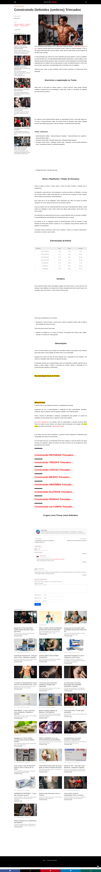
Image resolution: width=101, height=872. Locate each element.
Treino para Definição (19, 24)
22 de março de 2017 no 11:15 (45, 557)
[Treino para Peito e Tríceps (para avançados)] (22, 122)
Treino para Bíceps (43, 679)
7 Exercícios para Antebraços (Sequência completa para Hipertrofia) (48, 684)
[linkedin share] (71, 870)
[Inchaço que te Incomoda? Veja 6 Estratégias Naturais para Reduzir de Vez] (75, 617)
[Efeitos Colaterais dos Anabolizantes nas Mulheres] (25, 810)
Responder (84, 553)
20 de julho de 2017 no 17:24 (42, 570)
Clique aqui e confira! (58, 426)
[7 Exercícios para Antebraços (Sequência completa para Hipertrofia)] (50, 672)
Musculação (67, 679)
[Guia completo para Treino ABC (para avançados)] (22, 83)
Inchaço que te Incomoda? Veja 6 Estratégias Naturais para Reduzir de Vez (75, 629)
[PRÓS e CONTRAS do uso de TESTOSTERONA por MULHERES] (50, 727)
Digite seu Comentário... (38, 583)
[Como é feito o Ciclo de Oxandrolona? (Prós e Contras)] (75, 782)
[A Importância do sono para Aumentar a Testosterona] (75, 727)
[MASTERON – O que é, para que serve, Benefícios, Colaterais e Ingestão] (25, 699)
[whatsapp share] (91, 870)
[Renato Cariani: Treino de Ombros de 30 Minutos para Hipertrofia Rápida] (22, 40)
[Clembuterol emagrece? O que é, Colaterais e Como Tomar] (75, 645)
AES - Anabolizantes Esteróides (22, 652)
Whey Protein (42, 762)
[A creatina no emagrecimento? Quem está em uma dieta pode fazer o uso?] (25, 672)
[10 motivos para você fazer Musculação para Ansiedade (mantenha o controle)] (75, 672)
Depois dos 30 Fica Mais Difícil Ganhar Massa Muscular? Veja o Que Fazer (24, 629)
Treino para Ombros (19, 6)
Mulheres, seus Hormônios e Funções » (77, 540)
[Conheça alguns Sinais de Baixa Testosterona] (50, 645)
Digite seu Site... (37, 601)
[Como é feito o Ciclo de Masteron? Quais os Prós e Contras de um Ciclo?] (25, 755)
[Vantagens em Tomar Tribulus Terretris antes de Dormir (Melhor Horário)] (25, 727)
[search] (86, 2)
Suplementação (43, 624)
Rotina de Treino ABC (69, 707)
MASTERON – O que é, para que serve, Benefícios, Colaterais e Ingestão (24, 712)
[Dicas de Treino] (50, 2)
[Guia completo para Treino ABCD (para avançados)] (22, 141)
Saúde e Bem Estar (68, 624)
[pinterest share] (50, 870)
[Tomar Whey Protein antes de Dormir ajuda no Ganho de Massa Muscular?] (50, 755)
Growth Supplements (43, 422)
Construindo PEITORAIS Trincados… (55, 455)
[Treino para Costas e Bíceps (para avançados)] (22, 102)
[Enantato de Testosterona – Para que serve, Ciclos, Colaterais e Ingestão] (25, 645)
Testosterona (42, 652)
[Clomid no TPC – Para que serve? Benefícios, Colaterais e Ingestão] (75, 755)
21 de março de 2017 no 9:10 (43, 550)
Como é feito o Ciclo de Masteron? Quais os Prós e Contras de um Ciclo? (24, 767)
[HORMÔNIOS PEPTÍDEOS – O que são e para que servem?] (25, 782)
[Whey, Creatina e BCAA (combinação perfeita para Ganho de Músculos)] (50, 617)
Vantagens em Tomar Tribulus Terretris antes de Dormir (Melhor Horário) (24, 739)
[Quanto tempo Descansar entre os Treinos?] (50, 782)
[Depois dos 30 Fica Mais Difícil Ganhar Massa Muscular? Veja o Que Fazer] (25, 617)
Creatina (16, 679)
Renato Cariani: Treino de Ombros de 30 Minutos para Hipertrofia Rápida (21, 47)
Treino (15, 624)
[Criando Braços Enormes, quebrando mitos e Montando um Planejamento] (22, 60)
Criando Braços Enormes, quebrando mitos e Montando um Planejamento (22, 68)
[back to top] (98, 866)
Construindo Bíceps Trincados (57, 559)
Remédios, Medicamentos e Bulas (72, 652)
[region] (60, 106)
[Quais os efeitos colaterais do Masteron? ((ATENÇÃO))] (50, 699)
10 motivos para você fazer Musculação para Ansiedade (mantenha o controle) (72, 684)
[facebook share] (10, 870)
